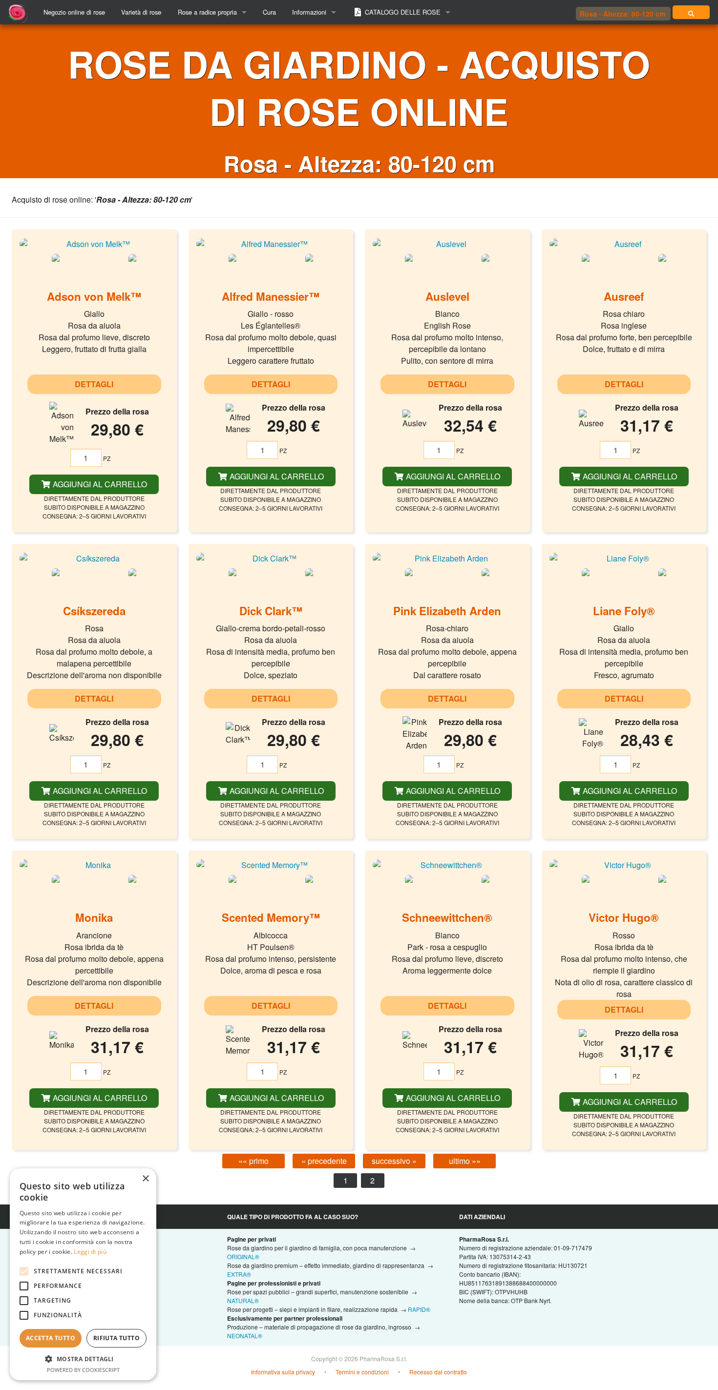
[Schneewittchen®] (447, 864)
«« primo (253, 1160)
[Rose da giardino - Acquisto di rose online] (691, 12)
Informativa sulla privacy (283, 1372)
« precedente (324, 1160)
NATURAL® (243, 1300)
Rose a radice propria (207, 12)
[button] (83, 1359)
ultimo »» (465, 1160)
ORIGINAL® (243, 1256)
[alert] (83, 1274)
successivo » (394, 1160)
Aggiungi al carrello (99, 484)
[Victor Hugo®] (624, 864)
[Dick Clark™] (271, 558)
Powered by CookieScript (83, 1369)
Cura (269, 12)
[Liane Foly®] (624, 558)
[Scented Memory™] (271, 864)
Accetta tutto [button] (50, 1338)
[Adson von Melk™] (94, 243)
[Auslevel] (447, 243)
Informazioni (309, 12)
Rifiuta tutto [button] (116, 1338)
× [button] (145, 1179)
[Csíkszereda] (94, 558)
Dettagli (94, 384)
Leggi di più (90, 1251)
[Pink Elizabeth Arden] (447, 558)
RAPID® (419, 1309)
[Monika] (94, 864)
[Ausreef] (624, 243)
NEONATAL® (244, 1335)
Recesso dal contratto (438, 1372)
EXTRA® (239, 1274)
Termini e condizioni (362, 1372)
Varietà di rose (141, 12)
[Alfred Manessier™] (271, 243)
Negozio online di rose (74, 12)
